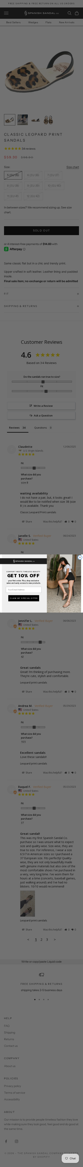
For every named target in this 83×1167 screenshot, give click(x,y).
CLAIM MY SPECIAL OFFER (23, 598)
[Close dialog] (80, 557)
